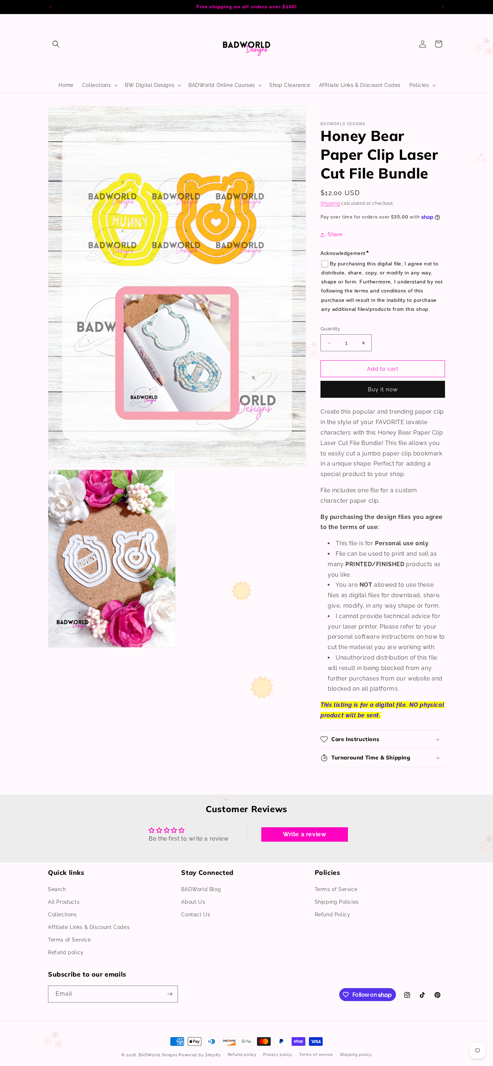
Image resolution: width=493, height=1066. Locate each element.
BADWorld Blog (201, 889)
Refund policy (66, 953)
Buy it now (383, 390)
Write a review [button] (304, 834)
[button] (56, 44)
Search (57, 889)
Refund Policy (332, 914)
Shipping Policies (337, 902)
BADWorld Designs (158, 1055)
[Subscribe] (170, 994)
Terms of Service (69, 940)
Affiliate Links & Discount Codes (89, 927)
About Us (193, 902)
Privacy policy (277, 1054)
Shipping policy (356, 1054)
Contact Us (195, 914)
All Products (63, 902)
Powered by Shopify (200, 1055)
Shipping (330, 203)
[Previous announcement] (50, 7)
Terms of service (316, 1054)
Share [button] (335, 234)
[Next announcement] (442, 7)
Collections (62, 914)
